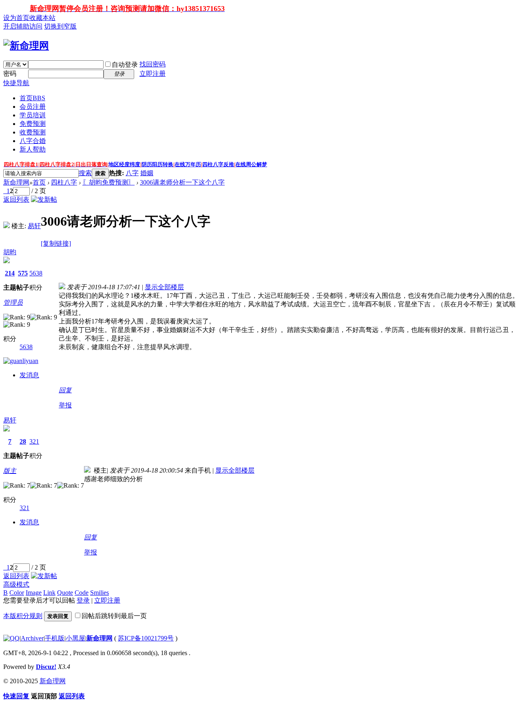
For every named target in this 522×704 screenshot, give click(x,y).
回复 (65, 390)
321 (34, 441)
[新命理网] (26, 45)
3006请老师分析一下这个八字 (182, 182)
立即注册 (152, 73)
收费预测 (33, 132)
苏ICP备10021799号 (146, 638)
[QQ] (11, 638)
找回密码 (152, 64)
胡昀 (9, 252)
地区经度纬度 (124, 164)
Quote (65, 592)
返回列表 (16, 199)
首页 (32, 98)
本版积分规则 (22, 615)
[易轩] (6, 225)
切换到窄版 (60, 26)
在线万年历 (188, 164)
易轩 (34, 225)
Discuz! (46, 666)
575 (23, 273)
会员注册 (33, 106)
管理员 (13, 302)
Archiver (32, 638)
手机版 (54, 638)
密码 (9, 73)
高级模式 (16, 584)
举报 (65, 405)
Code (81, 592)
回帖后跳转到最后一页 (114, 615)
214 (10, 273)
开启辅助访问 (22, 26)
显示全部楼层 (164, 287)
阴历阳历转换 (157, 164)
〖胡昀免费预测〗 (108, 182)
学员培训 (33, 115)
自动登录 (125, 64)
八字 (132, 172)
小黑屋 (75, 638)
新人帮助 (33, 149)
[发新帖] (44, 199)
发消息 (29, 375)
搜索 (85, 172)
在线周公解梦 (251, 164)
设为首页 (16, 17)
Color (16, 592)
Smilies (99, 592)
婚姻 (146, 172)
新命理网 (16, 182)
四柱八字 (64, 182)
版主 (9, 470)
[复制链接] (56, 243)
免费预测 (33, 123)
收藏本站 (42, 17)
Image (34, 592)
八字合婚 (33, 140)
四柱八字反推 (218, 164)
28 (23, 441)
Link (49, 592)
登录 (83, 600)
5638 (35, 273)
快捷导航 (16, 82)
